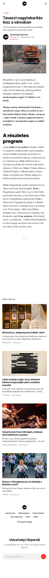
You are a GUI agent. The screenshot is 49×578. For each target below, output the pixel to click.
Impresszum (10, 513)
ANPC (36, 517)
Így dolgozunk (17, 517)
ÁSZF (28, 517)
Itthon (6, 13)
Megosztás (15, 39)
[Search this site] (4, 3)
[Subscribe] (43, 556)
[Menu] (46, 3)
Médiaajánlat (24, 513)
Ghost (29, 522)
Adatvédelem (38, 513)
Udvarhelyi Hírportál (19, 34)
